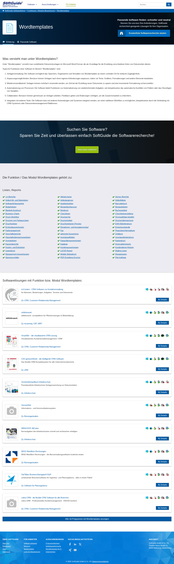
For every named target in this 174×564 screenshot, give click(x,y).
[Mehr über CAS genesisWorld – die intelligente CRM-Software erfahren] (87, 364)
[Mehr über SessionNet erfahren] (87, 410)
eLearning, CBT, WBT (33, 323)
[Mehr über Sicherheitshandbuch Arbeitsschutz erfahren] (87, 387)
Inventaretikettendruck (124, 237)
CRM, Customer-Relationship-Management (42, 300)
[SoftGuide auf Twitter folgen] (80, 544)
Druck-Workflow (12, 217)
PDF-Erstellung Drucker (70, 257)
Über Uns (6, 543)
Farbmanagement (12, 230)
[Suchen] (168, 4)
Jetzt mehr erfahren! (87, 150)
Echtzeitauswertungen (14, 227)
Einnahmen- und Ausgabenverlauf (74, 227)
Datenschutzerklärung (100, 561)
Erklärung (10, 42)
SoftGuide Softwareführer (15, 11)
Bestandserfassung (68, 207)
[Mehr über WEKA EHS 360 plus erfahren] (87, 433)
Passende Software (28, 42)
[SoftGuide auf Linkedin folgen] (75, 544)
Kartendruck (120, 241)
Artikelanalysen (66, 200)
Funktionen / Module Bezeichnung (41, 11)
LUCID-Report (66, 251)
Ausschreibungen (49, 4)
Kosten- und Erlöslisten (15, 247)
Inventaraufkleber (67, 237)
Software (31, 4)
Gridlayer (119, 234)
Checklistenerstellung (124, 214)
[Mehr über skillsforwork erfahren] (87, 317)
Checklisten (65, 214)
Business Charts (12, 214)
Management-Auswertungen (17, 254)
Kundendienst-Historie (124, 247)
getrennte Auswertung (69, 234)
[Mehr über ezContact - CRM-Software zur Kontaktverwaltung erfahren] (87, 294)
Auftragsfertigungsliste (14, 203)
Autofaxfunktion (66, 203)
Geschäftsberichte (13, 234)
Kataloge (64, 244)
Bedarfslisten (10, 207)
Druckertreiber (66, 220)
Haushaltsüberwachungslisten (17, 237)
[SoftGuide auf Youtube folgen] (75, 550)
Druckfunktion (11, 224)
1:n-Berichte (10, 197)
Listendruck (10, 251)
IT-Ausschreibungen (53, 543)
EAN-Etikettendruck (123, 224)
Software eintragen (30, 543)
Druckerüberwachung (124, 220)
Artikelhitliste (120, 200)
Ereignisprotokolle (122, 227)
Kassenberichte (11, 244)
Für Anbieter (71, 4)
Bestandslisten (121, 207)
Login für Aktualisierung (32, 552)
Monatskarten (121, 254)
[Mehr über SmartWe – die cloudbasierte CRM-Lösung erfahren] (87, 340)
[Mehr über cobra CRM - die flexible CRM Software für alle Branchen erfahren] (87, 502)
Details (163, 300)
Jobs (4, 549)
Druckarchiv (65, 217)
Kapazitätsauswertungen (70, 241)
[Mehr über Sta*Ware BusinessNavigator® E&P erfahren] (87, 479)
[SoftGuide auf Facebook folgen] (70, 544)
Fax (62, 230)
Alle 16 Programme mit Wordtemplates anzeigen (87, 519)
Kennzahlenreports (123, 244)
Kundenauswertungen (69, 247)
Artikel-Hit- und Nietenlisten (16, 200)
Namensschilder (12, 257)
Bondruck (64, 210)
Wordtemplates (63, 11)
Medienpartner (29, 549)
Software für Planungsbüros (35, 486)
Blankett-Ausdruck (13, 210)
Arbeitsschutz (30, 393)
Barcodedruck (121, 203)
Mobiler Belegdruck (68, 254)
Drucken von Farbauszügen (17, 220)
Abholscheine (66, 197)
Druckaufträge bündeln (124, 217)
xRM (26, 370)
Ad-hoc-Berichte (122, 197)
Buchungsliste (121, 210)
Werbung (27, 546)
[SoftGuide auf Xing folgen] (70, 550)
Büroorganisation (31, 416)
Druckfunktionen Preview (70, 224)
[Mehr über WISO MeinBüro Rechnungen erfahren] (87, 456)
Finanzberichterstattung (125, 230)
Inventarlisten (11, 241)
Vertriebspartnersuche (53, 546)
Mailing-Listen (121, 251)
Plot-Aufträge (120, 257)
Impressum (6, 552)
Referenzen (7, 546)
